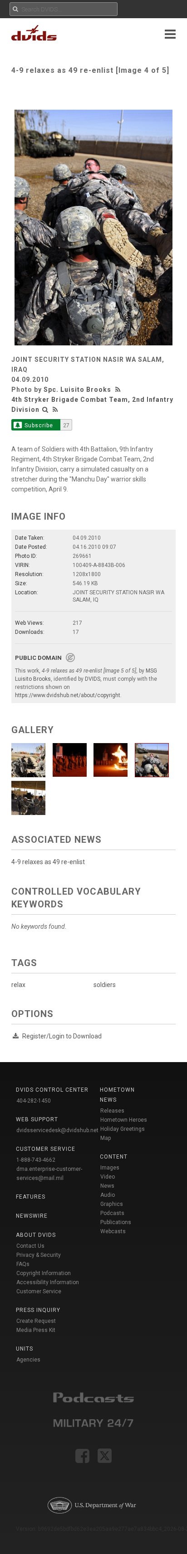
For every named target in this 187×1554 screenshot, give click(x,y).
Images (109, 1167)
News (107, 1186)
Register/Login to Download (62, 1036)
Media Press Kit (35, 1330)
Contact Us (30, 1246)
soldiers (105, 984)
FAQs (23, 1264)
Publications (115, 1222)
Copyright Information (43, 1273)
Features (30, 1197)
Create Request (36, 1321)
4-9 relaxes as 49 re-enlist (48, 862)
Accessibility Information (47, 1282)
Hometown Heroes (123, 1120)
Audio (107, 1195)
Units (24, 1349)
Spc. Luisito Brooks (77, 389)
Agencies (28, 1360)
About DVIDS (36, 1235)
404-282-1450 (33, 1101)
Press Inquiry (38, 1310)
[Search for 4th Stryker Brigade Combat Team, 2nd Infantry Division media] (45, 409)
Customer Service (38, 1291)
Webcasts (113, 1231)
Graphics (111, 1204)
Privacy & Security (38, 1255)
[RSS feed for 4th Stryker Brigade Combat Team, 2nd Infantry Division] (55, 409)
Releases (112, 1111)
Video (107, 1177)
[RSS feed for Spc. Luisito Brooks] (119, 389)
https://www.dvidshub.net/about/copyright (67, 695)
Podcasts (112, 1213)
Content (114, 1157)
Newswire (32, 1216)
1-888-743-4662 (35, 1160)
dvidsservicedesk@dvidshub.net (57, 1130)
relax (18, 984)
